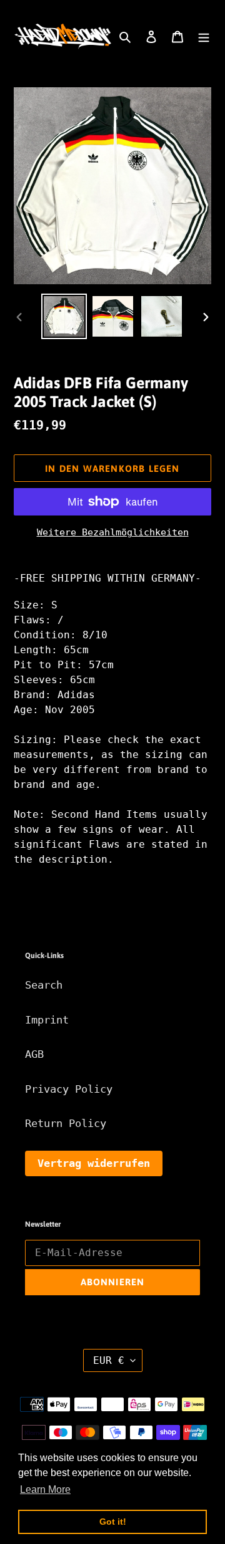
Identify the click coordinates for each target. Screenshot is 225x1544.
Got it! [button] (112, 1522)
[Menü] (204, 36)
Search (43, 985)
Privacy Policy (68, 1089)
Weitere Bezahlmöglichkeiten (113, 532)
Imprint (47, 1020)
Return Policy (65, 1123)
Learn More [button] (45, 1489)
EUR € (108, 1360)
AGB (34, 1054)
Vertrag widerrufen (94, 1163)
